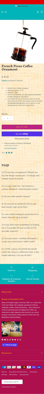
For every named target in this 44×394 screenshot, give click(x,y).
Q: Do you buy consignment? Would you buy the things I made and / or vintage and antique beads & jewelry (20, 175)
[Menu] (2, 12)
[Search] (7, 12)
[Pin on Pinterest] (11, 152)
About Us (4, 372)
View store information (10, 148)
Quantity (5, 114)
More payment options (22, 138)
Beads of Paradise (11, 387)
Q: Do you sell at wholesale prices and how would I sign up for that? (19, 205)
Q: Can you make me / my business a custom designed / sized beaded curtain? (20, 187)
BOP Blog (4, 374)
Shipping (4, 80)
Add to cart (22, 127)
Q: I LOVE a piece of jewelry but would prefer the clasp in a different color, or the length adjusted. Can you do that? (20, 252)
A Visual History (15, 317)
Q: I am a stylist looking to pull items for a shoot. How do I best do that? (20, 216)
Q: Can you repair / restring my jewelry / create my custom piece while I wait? (20, 240)
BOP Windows (13, 374)
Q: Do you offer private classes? (16, 196)
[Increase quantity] (11, 118)
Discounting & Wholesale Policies (18, 372)
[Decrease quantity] (3, 118)
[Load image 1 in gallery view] (22, 41)
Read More (5, 317)
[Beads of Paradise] (22, 12)
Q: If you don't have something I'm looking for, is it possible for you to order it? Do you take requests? (20, 227)
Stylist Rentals (33, 372)
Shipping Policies (24, 374)
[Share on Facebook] (9, 152)
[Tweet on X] (6, 152)
